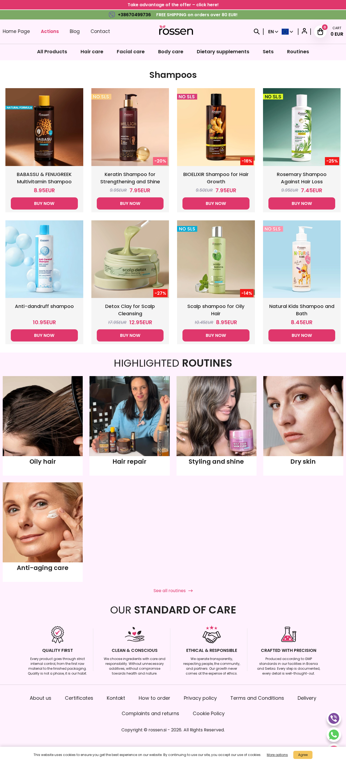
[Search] (257, 32)
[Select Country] (287, 31)
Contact (100, 31)
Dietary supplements (223, 51)
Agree (303, 754)
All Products (52, 51)
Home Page (16, 31)
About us (40, 698)
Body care (170, 51)
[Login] (304, 32)
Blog (75, 31)
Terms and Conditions (257, 698)
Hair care (92, 51)
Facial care (131, 51)
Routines (298, 51)
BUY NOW (44, 203)
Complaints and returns (150, 713)
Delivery (307, 698)
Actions (50, 31)
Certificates (79, 698)
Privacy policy (200, 698)
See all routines (170, 591)
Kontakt (116, 698)
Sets (268, 51)
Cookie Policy (209, 713)
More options (277, 754)
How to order (154, 698)
